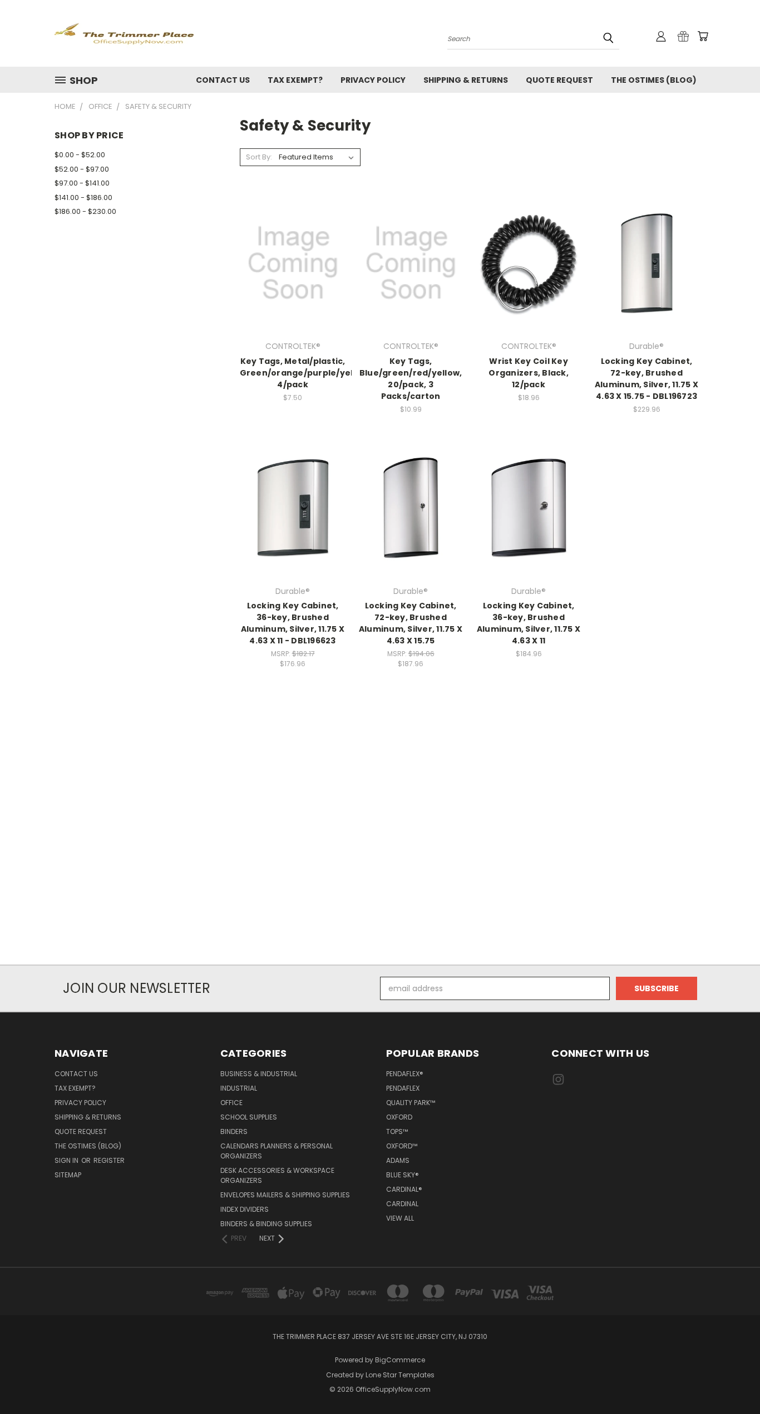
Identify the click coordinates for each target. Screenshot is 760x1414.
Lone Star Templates (400, 1375)
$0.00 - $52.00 (80, 154)
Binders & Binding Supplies (266, 1223)
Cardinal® (404, 1189)
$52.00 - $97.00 (82, 169)
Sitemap (68, 1175)
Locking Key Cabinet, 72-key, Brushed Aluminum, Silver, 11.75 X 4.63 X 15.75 (410, 623)
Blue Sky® (402, 1175)
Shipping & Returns (465, 80)
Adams (397, 1160)
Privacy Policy (373, 80)
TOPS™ (397, 1131)
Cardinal (402, 1203)
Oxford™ (401, 1146)
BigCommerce (400, 1360)
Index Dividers (244, 1209)
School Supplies (248, 1117)
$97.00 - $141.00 (82, 183)
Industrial (238, 1088)
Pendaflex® (404, 1073)
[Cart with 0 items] (702, 36)
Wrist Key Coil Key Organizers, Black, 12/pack (528, 373)
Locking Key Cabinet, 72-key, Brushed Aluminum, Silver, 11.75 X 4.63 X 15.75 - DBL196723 (646, 379)
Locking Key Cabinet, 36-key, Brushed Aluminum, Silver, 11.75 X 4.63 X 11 (528, 623)
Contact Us (223, 80)
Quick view (292, 240)
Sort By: (259, 157)
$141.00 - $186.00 (83, 197)
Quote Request (559, 80)
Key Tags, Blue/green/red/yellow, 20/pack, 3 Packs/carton (410, 379)
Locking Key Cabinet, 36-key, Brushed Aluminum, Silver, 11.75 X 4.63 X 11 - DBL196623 (292, 623)
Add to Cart (293, 282)
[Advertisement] (380, 840)
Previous (730, 1379)
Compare (289, 262)
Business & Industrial (258, 1073)
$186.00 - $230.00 (85, 211)
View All (400, 1218)
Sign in (67, 1160)
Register (109, 1160)
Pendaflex (403, 1088)
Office (231, 1102)
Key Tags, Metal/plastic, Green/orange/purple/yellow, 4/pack (305, 373)
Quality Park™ (410, 1102)
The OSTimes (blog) (654, 80)
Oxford (399, 1117)
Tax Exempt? (295, 80)
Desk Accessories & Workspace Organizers (277, 1175)
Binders (234, 1131)
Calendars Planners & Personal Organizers (276, 1151)
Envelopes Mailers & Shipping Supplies (285, 1195)
